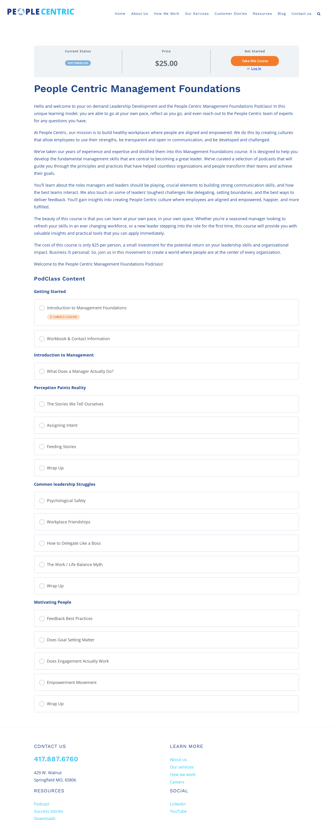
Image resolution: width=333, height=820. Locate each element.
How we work (182, 774)
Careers (177, 782)
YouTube (178, 811)
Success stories (48, 811)
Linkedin (178, 804)
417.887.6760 (56, 759)
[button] (319, 13)
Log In (256, 68)
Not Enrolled (78, 63)
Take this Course (255, 61)
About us (178, 759)
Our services (182, 767)
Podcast (41, 804)
